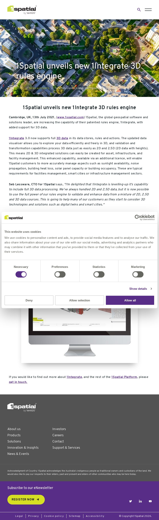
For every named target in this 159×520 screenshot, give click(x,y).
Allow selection (79, 300)
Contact (58, 441)
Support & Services (66, 447)
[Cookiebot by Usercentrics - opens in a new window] (138, 217)
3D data (62, 138)
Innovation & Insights (23, 447)
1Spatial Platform (124, 377)
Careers (58, 435)
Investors (59, 429)
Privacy (33, 516)
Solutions (14, 441)
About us (14, 429)
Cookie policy (54, 516)
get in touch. (18, 382)
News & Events (39, 88)
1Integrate (16, 138)
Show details (138, 288)
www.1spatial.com (70, 117)
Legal (19, 516)
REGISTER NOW (23, 499)
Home (20, 88)
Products (14, 435)
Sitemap (75, 516)
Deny (29, 300)
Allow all (130, 300)
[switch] (60, 274)
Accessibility (95, 516)
